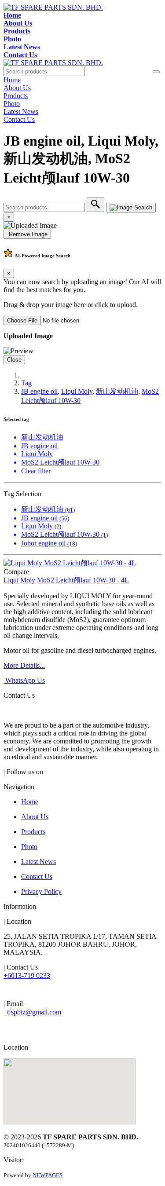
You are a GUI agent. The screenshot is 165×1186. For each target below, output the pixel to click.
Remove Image (27, 234)
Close (14, 359)
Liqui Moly (76, 391)
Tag (26, 383)
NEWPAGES (47, 1175)
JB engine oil (39, 391)
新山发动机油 (117, 391)
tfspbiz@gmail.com (32, 1012)
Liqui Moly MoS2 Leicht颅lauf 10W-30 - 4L (66, 580)
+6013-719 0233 (27, 975)
